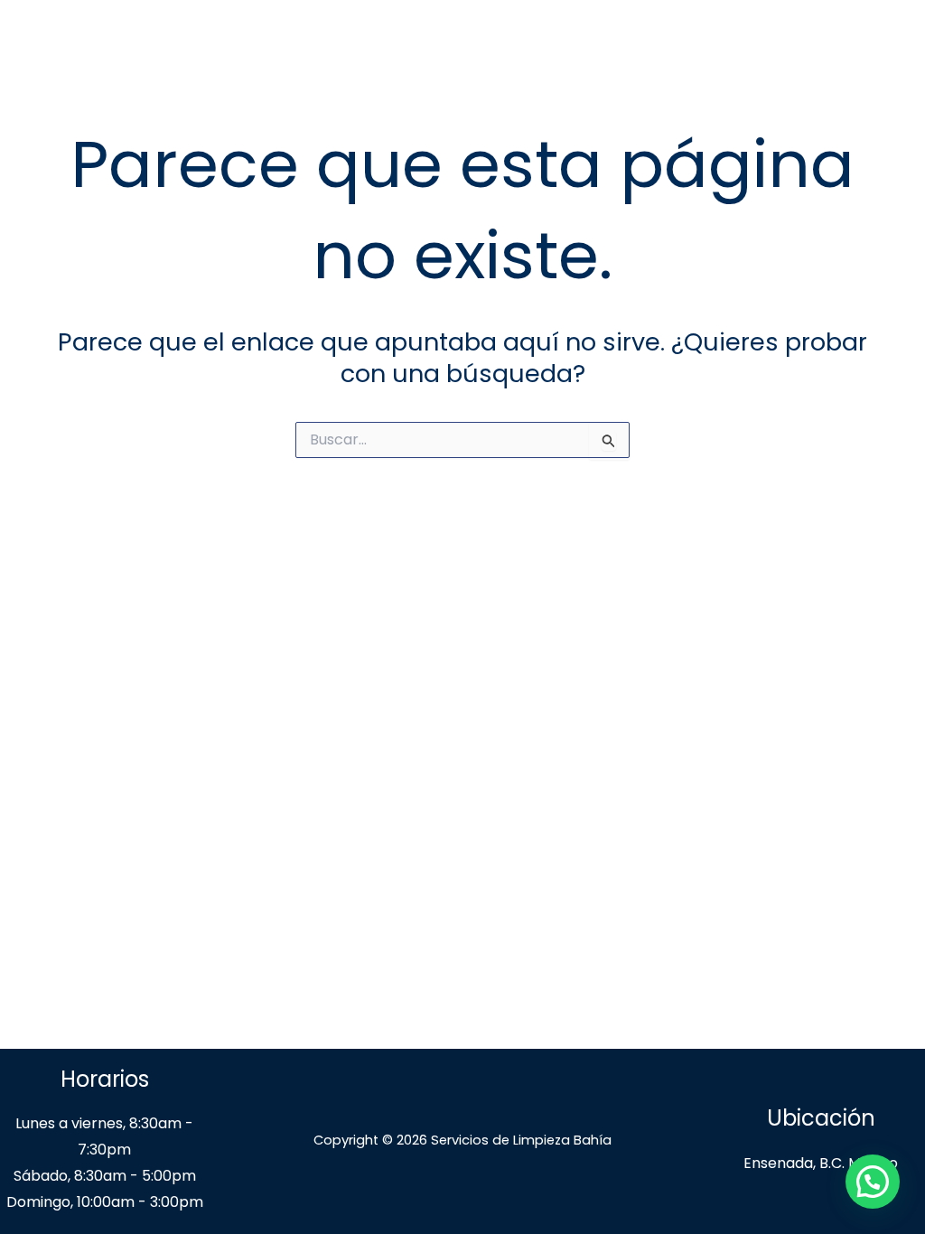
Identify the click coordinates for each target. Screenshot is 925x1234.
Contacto (819, 44)
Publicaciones (676, 44)
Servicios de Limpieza (495, 44)
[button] (873, 1182)
